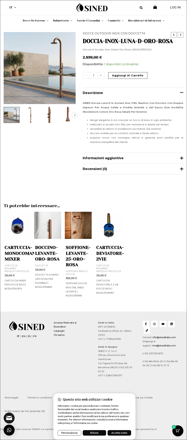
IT (10, 7)
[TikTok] (147, 330)
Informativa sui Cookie (139, 397)
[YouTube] (163, 324)
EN (23, 336)
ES (29, 336)
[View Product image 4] (67, 115)
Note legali (11, 397)
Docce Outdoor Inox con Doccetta (114, 33)
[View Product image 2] (30, 115)
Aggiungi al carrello (128, 75)
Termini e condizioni (39, 397)
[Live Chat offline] (9, 418)
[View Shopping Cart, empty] (155, 7)
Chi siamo (59, 335)
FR (35, 336)
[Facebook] (146, 324)
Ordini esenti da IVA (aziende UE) (25, 411)
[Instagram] (154, 324)
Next (74, 115)
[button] (14, 7)
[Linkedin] (171, 324)
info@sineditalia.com (164, 337)
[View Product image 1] (12, 115)
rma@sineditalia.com (164, 345)
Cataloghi (59, 331)
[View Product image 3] (49, 115)
